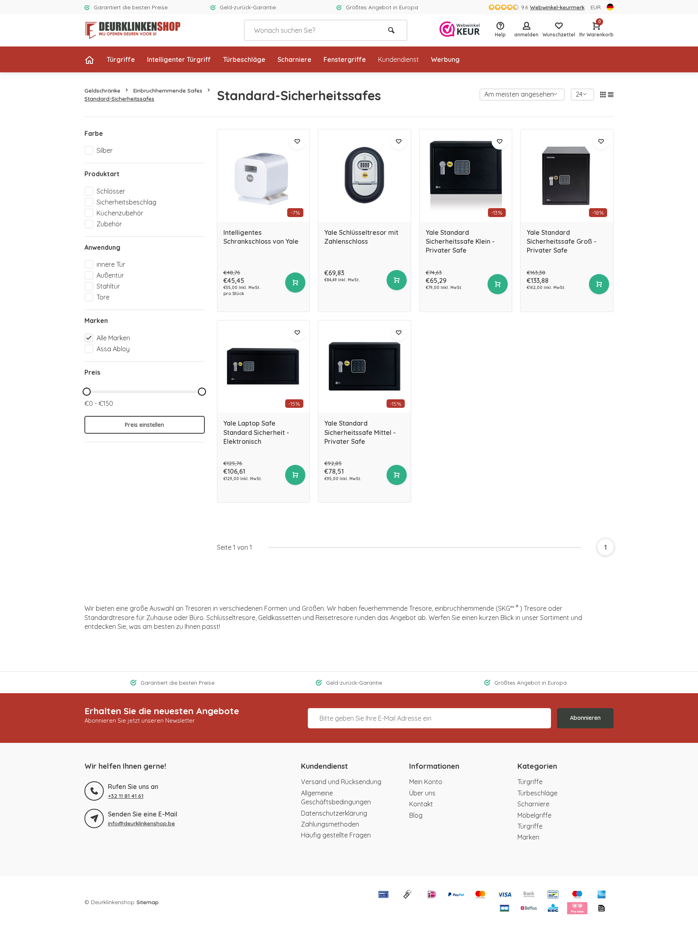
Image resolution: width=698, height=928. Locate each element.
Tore (103, 297)
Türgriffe (121, 59)
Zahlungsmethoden (330, 824)
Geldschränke (102, 90)
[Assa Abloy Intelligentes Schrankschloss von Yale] (263, 175)
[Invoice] (601, 909)
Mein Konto (425, 782)
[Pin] (383, 895)
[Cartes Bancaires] (504, 909)
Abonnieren (585, 717)
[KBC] (553, 909)
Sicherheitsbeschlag (126, 202)
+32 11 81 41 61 (125, 795)
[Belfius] (529, 909)
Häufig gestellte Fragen (336, 835)
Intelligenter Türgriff (179, 59)
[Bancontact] (553, 895)
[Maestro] (577, 895)
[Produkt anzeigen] (295, 282)
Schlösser (111, 191)
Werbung (445, 59)
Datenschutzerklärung (334, 813)
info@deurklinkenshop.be (141, 823)
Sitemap (148, 901)
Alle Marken (113, 338)
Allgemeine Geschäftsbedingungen (336, 797)
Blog (416, 815)
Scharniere (294, 59)
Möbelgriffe (534, 815)
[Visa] (504, 895)
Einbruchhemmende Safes (167, 90)
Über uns (422, 793)
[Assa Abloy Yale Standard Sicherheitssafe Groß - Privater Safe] (567, 175)
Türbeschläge (244, 59)
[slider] (86, 392)
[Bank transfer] (529, 895)
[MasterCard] (480, 895)
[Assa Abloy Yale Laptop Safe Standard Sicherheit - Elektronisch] (263, 367)
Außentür (110, 275)
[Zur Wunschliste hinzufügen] (297, 141)
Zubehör (109, 224)
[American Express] (601, 895)
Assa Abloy (113, 349)
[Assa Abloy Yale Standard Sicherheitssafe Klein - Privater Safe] (466, 175)
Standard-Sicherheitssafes (119, 98)
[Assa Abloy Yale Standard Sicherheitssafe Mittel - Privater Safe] (364, 367)
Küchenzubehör (120, 213)
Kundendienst (398, 59)
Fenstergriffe (345, 59)
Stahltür (108, 286)
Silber (105, 150)
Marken (528, 837)
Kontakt (421, 804)
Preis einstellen (144, 424)
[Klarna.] (577, 909)
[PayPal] (456, 895)
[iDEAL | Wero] (432, 895)
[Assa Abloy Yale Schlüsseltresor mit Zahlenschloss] (364, 175)
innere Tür (111, 264)
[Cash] (407, 895)
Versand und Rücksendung (341, 782)
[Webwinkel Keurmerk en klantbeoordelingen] (459, 30)
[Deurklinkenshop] (132, 30)
